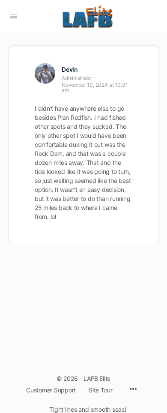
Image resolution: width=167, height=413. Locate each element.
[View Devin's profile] (45, 73)
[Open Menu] (14, 15)
